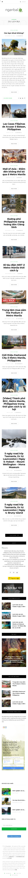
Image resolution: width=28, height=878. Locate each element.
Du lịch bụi (14, 30)
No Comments (19, 318)
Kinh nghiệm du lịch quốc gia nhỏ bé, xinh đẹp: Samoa (19, 790)
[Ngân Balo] (14, 10)
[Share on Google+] (22, 98)
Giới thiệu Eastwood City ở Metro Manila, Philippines (14, 358)
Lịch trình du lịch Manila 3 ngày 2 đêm (18, 615)
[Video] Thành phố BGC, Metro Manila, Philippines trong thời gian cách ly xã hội (14, 404)
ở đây (16, 869)
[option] (14, 652)
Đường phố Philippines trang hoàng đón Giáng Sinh (14, 223)
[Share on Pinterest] (24, 98)
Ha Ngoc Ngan (8, 98)
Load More (13, 535)
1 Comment (19, 177)
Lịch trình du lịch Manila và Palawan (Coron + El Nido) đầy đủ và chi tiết (19, 624)
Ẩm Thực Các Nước (14, 653)
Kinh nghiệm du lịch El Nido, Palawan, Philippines (19, 809)
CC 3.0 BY (10, 858)
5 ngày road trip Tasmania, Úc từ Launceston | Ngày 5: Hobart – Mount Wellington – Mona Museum (14, 460)
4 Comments (18, 412)
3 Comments (20, 35)
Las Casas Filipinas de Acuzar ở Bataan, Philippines (14, 126)
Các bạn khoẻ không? (14, 33)
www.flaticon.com (20, 856)
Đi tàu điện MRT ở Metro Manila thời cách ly (14, 268)
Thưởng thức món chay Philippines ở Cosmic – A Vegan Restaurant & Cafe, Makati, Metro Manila (14, 659)
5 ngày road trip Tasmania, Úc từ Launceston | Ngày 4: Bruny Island (14, 508)
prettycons (11, 856)
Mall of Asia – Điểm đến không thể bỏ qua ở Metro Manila (14, 172)
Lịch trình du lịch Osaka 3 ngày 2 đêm (18, 605)
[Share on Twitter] (20, 98)
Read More (14, 143)
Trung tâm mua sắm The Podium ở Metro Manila (14, 313)
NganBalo (8, 846)
